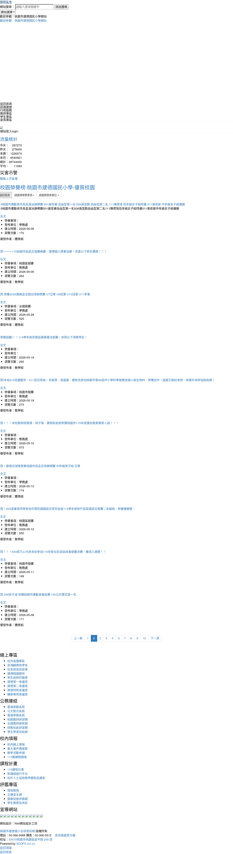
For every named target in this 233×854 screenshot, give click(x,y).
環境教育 (13, 790)
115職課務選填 (17, 757)
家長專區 (6, 120)
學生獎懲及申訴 (17, 803)
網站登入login (9, 131)
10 (144, 638)
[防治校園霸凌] (23, 815)
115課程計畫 (15, 769)
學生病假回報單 (17, 677)
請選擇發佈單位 (48, 195)
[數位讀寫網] (26, 815)
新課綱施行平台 (17, 774)
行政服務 (6, 110)
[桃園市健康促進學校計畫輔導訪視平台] (41, 815)
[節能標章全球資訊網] (19, 815)
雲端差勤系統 (16, 707)
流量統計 (8, 139)
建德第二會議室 (17, 686)
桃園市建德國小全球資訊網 (17, 831)
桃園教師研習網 (17, 719)
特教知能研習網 (17, 727)
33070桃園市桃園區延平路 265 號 (30, 839)
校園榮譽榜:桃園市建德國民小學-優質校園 (47, 187)
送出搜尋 (61, 7)
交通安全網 (14, 794)
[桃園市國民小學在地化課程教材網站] (5, 815)
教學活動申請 (16, 753)
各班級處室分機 (63, 835)
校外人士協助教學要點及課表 (26, 778)
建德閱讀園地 (16, 673)
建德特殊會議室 (17, 690)
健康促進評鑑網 (17, 799)
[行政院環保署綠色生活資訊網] (12, 815)
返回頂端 (6, 848)
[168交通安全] (1, 815)
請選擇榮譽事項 (23, 195)
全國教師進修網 (17, 723)
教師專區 (6, 113)
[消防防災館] (16, 815)
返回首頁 (6, 104)
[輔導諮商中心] (34, 815)
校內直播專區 (16, 661)
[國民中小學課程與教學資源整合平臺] (37, 815)
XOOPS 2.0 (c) (25, 843)
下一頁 (155, 638)
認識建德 (6, 107)
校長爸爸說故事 (17, 669)
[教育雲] (30, 815)
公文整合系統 (16, 711)
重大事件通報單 (17, 748)
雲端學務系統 (16, 715)
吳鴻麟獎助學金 (17, 665)
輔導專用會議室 (17, 694)
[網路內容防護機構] (8, 815)
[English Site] (1, 127)
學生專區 (6, 117)
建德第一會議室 (17, 682)
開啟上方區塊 (8, 178)
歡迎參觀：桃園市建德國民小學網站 (23, 20)
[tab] (116, 107)
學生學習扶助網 (17, 732)
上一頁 (78, 638)
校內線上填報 (16, 744)
